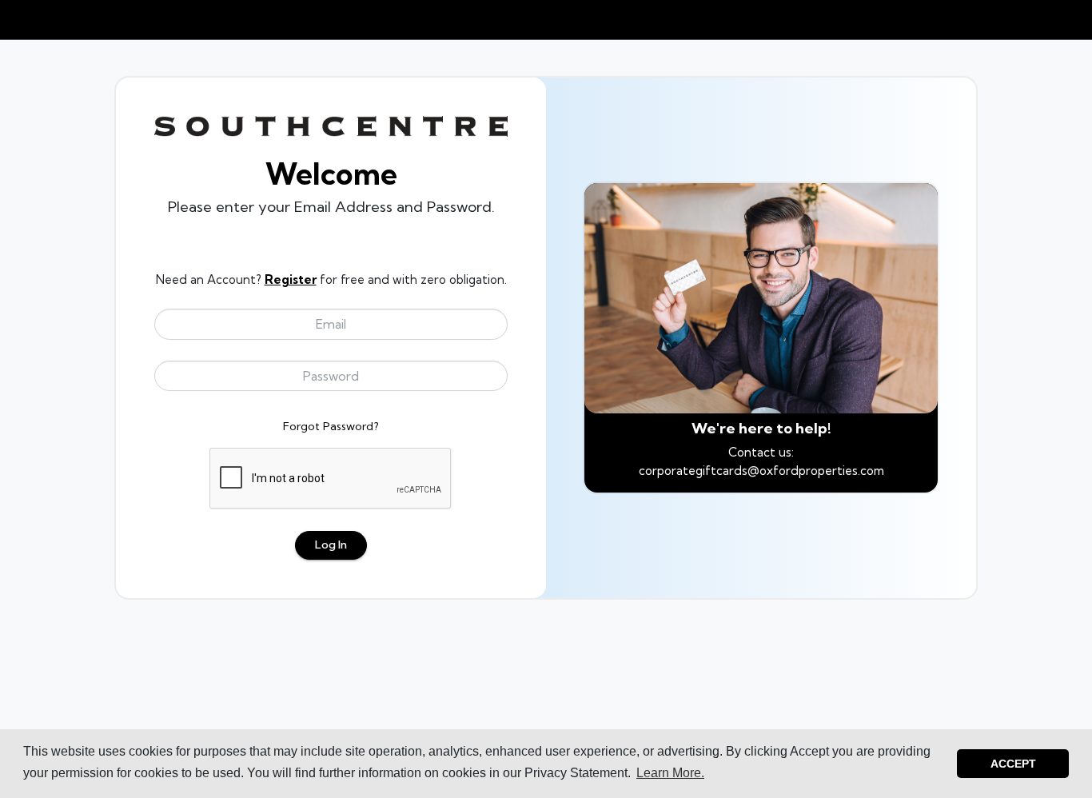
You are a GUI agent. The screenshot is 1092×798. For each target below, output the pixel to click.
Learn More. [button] (670, 773)
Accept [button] (1013, 763)
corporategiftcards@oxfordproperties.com (761, 470)
